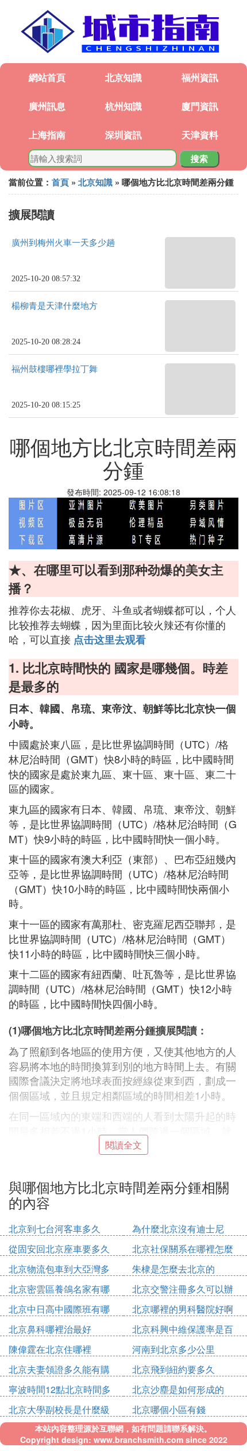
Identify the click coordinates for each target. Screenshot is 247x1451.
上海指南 (47, 134)
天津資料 (200, 134)
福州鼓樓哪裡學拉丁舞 (54, 369)
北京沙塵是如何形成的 (178, 1389)
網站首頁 (47, 77)
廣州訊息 (47, 105)
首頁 (60, 182)
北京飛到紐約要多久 (173, 1369)
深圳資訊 (123, 134)
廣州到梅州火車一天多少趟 (63, 242)
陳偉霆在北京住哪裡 (50, 1349)
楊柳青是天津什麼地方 (54, 306)
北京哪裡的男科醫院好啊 (182, 1309)
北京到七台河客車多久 (55, 1228)
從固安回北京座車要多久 (59, 1248)
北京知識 (123, 77)
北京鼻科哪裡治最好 (50, 1329)
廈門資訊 (200, 105)
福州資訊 (200, 77)
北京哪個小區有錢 (169, 1409)
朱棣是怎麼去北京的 (173, 1268)
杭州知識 (123, 105)
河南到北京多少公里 (173, 1349)
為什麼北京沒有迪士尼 (178, 1228)
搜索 (199, 158)
